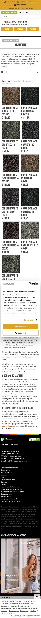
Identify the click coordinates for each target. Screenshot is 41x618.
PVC (18, 512)
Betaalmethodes (7, 472)
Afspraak (20, 29)
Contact (7, 29)
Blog (2, 477)
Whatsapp (8, 439)
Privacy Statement (16, 603)
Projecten (33, 29)
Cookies (33, 611)
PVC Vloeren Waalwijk (8, 512)
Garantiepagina (6, 494)
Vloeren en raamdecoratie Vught (25, 509)
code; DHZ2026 (11, 8)
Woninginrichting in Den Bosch (11, 526)
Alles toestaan (20, 326)
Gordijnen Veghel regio (9, 521)
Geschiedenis (6, 470)
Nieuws (3, 484)
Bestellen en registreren (9, 468)
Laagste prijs (29, 81)
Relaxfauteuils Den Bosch (10, 501)
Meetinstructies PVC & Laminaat (12, 492)
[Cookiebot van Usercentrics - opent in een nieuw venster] (29, 283)
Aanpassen (19, 333)
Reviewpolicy (6, 496)
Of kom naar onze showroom (26, 8)
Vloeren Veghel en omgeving (25, 519)
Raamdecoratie (14, 507)
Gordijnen (4, 507)
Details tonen (29, 320)
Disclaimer (4, 603)
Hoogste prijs (7, 83)
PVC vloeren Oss (26, 507)
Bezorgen (4, 475)
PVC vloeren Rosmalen (29, 512)
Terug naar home (10, 40)
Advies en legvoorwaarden (20, 606)
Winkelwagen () (10, 12)
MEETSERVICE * (32, 1)
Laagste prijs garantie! (9, 499)
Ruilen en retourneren (8, 480)
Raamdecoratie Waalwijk (10, 487)
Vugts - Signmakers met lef (31, 615)
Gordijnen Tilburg (24, 521)
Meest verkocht (16, 81)
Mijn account (23, 12)
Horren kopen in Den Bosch (16, 516)
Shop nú (17, 8)
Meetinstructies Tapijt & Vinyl (11, 489)
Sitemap (26, 603)
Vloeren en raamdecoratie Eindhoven (22, 524)
